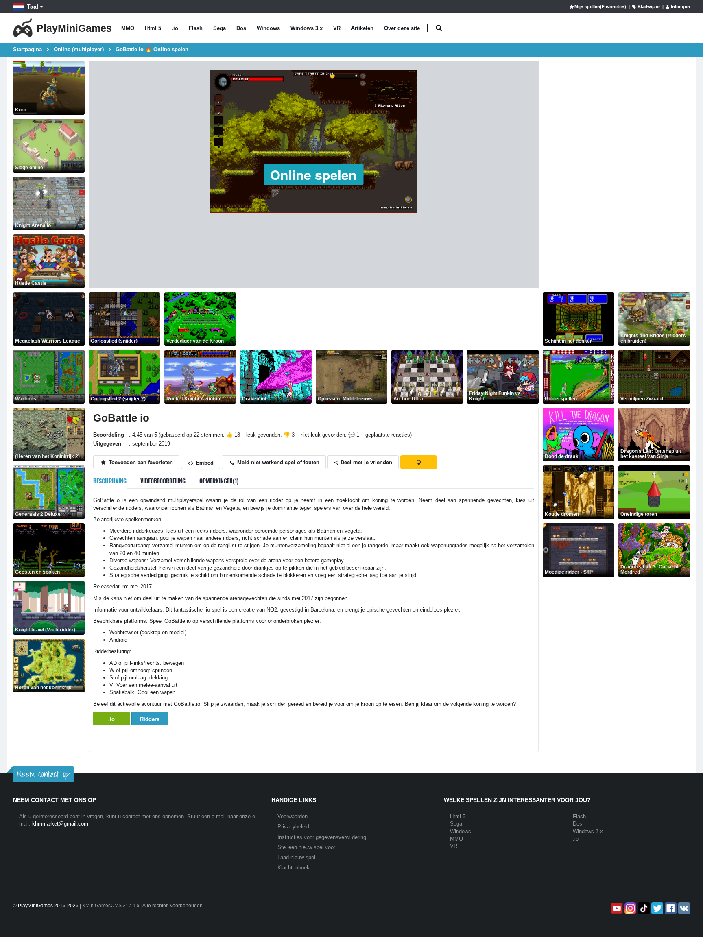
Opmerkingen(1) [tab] (219, 480)
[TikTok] (643, 908)
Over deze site (402, 28)
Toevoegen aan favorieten (140, 462)
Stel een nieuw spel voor (306, 847)
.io (175, 28)
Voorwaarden (292, 816)
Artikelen (362, 28)
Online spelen (313, 174)
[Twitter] (656, 908)
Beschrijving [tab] (110, 480)
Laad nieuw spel (296, 857)
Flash (196, 28)
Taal (32, 6)
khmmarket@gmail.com (60, 824)
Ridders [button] (149, 719)
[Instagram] (629, 908)
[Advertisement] (388, 319)
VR (337, 28)
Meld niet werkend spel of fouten (277, 462)
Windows (268, 28)
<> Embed (201, 462)
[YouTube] (616, 908)
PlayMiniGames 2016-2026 (48, 906)
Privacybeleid (293, 826)
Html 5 (153, 28)
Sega (219, 28)
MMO (127, 28)
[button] (439, 28)
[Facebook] (670, 908)
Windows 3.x (306, 28)
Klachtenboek (293, 868)
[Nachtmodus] (418, 462)
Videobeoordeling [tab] (163, 480)
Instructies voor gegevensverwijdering (321, 837)
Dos (241, 28)
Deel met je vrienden (365, 462)
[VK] (683, 908)
